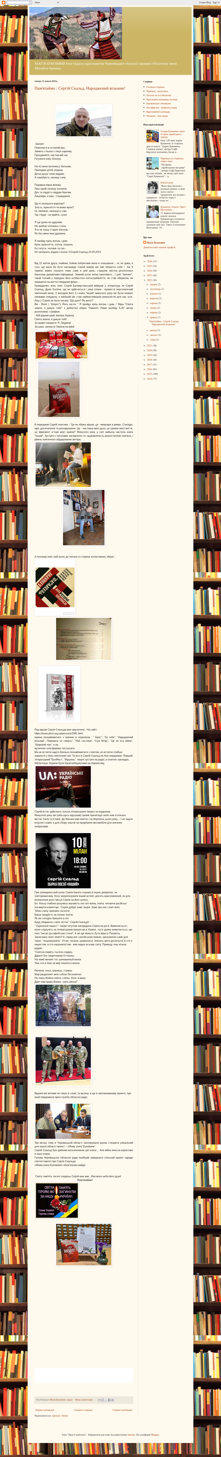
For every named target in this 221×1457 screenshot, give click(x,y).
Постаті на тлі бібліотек (158, 95)
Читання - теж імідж (157, 115)
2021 (150, 345)
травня (154, 317)
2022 (150, 280)
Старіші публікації (122, 1410)
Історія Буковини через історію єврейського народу (173, 134)
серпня (154, 303)
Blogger (155, 1434)
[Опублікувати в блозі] (102, 1400)
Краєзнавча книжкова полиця (161, 99)
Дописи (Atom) (60, 1415)
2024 (150, 270)
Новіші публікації (44, 1410)
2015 (150, 373)
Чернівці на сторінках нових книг (172, 160)
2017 (150, 364)
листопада (155, 289)
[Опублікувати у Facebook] (109, 1400)
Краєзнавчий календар (158, 111)
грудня (154, 284)
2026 (150, 261)
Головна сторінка (83, 1410)
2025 (150, 266)
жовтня (154, 293)
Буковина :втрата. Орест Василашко (173, 208)
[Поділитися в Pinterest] (112, 1400)
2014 (150, 378)
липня (153, 307)
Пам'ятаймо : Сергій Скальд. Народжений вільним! (80, 88)
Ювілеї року (167, 182)
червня (154, 312)
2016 (150, 369)
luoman (131, 1434)
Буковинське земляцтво (158, 103)
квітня (153, 330)
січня (153, 339)
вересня (154, 298)
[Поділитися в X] (106, 1400)
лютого (154, 335)
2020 (150, 350)
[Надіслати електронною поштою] (99, 1400)
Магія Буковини (156, 242)
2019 (150, 355)
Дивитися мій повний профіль (159, 247)
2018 (150, 359)
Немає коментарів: (84, 1399)
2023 (150, 275)
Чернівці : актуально (157, 91)
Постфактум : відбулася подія (161, 107)
